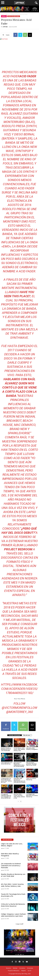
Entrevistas (30, 968)
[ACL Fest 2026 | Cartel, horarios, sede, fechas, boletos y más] (33, 887)
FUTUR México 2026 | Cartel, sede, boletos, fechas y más (19, 749)
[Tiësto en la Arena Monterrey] (32, 773)
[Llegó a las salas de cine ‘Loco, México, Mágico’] (33, 846)
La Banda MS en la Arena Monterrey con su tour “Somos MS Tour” (6, 780)
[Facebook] (15, 35)
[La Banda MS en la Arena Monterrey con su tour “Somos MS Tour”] (7, 773)
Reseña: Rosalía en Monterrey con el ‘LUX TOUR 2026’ (6, 749)
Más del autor (26, 735)
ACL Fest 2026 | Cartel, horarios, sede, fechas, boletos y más (12, 885)
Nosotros (8, 968)
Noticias (15, 968)
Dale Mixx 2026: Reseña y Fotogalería (32, 748)
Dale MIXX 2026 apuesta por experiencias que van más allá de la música (19, 780)
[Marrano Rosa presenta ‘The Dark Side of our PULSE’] (32, 757)
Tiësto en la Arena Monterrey (31, 779)
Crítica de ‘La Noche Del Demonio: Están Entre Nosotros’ (13, 905)
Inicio (2, 14)
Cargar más (19, 924)
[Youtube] (26, 962)
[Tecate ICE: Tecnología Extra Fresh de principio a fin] (33, 897)
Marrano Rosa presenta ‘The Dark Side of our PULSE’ (31, 764)
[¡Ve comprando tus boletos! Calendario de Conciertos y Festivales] (33, 866)
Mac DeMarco (24, 425)
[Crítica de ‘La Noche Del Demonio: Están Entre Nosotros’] (33, 907)
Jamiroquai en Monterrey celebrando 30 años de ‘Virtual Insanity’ (19, 764)
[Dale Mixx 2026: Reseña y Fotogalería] (32, 742)
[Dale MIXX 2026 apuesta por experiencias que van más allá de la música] (19, 773)
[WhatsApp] (25, 35)
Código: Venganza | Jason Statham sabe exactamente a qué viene (13, 915)
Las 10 (29, 970)
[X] (20, 35)
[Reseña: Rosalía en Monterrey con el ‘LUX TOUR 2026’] (7, 742)
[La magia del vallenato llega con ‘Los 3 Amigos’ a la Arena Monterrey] (7, 789)
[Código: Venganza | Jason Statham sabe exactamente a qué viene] (33, 917)
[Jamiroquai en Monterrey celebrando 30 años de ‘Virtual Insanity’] (19, 757)
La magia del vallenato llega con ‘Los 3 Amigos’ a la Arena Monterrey (6, 796)
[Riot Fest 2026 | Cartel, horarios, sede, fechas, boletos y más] (19, 789)
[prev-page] (18, 801)
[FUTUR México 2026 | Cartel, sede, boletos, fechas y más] (19, 742)
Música (7, 14)
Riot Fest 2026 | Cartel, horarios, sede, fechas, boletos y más (19, 796)
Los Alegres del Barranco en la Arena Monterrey (32, 795)
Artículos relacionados (14, 735)
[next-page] (21, 801)
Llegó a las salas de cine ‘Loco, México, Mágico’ (12, 845)
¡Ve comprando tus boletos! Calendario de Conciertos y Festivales (11, 866)
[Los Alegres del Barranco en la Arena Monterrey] (32, 789)
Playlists (23, 970)
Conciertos (22, 968)
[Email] (30, 35)
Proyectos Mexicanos (13, 16)
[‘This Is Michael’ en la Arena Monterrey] (7, 757)
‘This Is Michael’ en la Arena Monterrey (6, 763)
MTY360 (5, 26)
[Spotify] (19, 962)
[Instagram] (16, 962)
